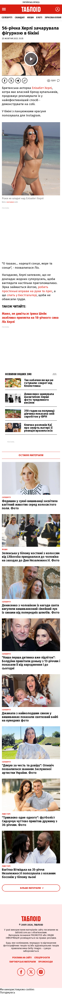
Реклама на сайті (22, 957)
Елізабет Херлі (42, 88)
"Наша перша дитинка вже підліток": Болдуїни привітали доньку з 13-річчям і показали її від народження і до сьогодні (31, 663)
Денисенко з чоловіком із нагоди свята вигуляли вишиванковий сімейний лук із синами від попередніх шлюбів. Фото (30, 609)
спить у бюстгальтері (22, 295)
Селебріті (7, 17)
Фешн (30, 17)
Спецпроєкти (42, 957)
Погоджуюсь (7, 992)
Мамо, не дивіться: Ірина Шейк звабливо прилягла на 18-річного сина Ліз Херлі (30, 318)
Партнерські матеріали (22, 961)
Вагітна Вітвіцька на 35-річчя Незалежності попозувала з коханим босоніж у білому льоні (29, 873)
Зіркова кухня (53, 17)
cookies (29, 989)
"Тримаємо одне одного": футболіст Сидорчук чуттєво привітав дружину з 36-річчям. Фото (29, 821)
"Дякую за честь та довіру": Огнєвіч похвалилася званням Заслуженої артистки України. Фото (28, 769)
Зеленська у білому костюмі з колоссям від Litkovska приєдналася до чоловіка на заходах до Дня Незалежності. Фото (31, 556)
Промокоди (45, 961)
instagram (10, 202)
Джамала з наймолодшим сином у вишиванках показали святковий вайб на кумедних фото (30, 716)
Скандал (19, 17)
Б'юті (39, 17)
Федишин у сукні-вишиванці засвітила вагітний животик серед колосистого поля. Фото (30, 504)
